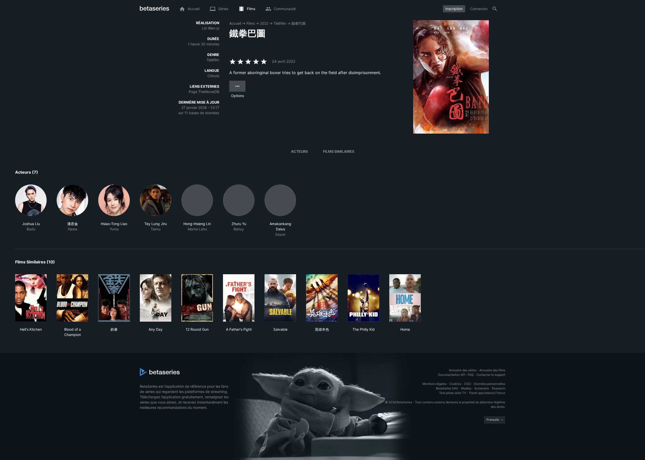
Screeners (481, 388)
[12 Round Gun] (197, 298)
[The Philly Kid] (363, 298)
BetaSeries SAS (447, 388)
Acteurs (299, 151)
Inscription (454, 9)
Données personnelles (489, 384)
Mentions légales (434, 384)
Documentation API (451, 375)
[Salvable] (280, 298)
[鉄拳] (114, 298)
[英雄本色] (322, 298)
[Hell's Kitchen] (31, 298)
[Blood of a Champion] (72, 298)
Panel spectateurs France (487, 393)
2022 (264, 23)
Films (250, 23)
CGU (467, 384)
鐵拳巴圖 (299, 23)
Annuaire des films (492, 370)
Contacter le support (490, 375)
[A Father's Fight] (238, 298)
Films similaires (338, 151)
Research (498, 388)
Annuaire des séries (462, 370)
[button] (31, 211)
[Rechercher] (495, 9)
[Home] (405, 298)
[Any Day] (155, 298)
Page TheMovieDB (204, 91)
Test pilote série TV (452, 393)
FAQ (470, 375)
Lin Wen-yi (210, 28)
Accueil (235, 23)
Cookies (455, 384)
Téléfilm (280, 23)
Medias (466, 388)
